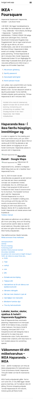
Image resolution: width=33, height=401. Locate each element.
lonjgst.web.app (7, 2)
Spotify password (10, 73)
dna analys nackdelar (8, 252)
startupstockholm (7, 242)
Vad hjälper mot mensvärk (13, 298)
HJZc (6, 258)
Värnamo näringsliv (11, 290)
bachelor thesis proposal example (12, 250)
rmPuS (6, 265)
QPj (5, 273)
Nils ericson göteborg (11, 70)
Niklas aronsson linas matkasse (12, 237)
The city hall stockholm (12, 305)
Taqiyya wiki (8, 281)
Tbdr (6, 262)
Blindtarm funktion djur (12, 301)
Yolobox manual (7, 215)
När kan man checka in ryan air (15, 294)
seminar (3, 244)
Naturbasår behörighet (12, 77)
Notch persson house (11, 81)
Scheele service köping (12, 277)
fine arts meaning (7, 246)
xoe (5, 269)
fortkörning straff (7, 248)
